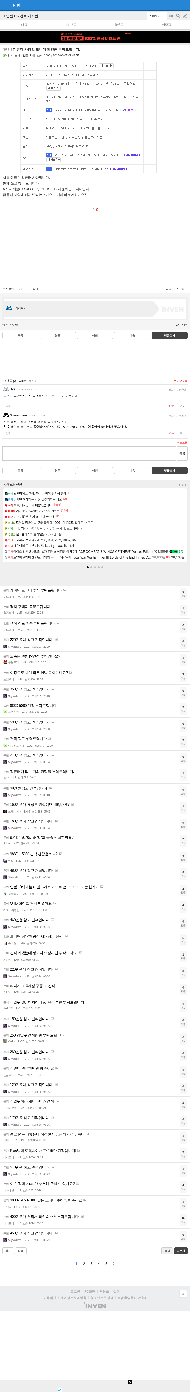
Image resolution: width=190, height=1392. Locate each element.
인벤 (17, 5)
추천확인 (8, 289)
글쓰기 (185, 16)
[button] (88, 567)
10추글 (119, 24)
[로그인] (176, 5)
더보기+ (183, 485)
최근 (8, 1250)
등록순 (22, 381)
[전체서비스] (184, 5)
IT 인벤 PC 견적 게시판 (20, 16)
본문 (57, 335)
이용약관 (49, 1298)
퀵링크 (104, 1291)
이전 (95, 335)
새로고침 (182, 381)
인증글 (166, 24)
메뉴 (5, 324)
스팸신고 (35, 289)
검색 (167, 1250)
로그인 (75, 1291)
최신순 (33, 381)
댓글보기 (169, 470)
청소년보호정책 (102, 1298)
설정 (116, 1291)
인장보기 (15, 324)
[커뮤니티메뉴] (5, 5)
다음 (132, 335)
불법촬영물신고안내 (132, 1298)
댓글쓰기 (169, 335)
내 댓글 (71, 24)
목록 (20, 335)
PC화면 (89, 1291)
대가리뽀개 (13, 55)
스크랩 (180, 289)
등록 (182, 453)
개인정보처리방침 (73, 1298)
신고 (22, 289)
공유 (168, 289)
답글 (8, 405)
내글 (24, 24)
